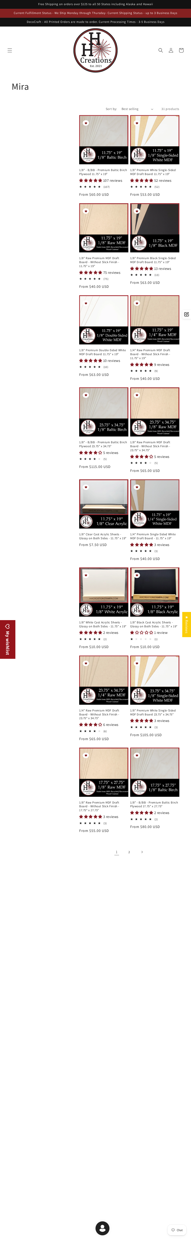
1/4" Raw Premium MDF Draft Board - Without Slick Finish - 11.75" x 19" (150, 354)
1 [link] (117, 851)
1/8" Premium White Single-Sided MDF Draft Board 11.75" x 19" (153, 172)
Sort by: (111, 109)
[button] (10, 50)
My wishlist (8, 642)
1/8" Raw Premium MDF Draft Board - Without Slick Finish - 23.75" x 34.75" (150, 446)
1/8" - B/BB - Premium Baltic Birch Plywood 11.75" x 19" (103, 172)
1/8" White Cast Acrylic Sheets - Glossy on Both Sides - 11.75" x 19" (102, 624)
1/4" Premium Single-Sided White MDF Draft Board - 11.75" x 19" (153, 536)
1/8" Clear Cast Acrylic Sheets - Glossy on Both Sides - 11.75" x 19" (102, 536)
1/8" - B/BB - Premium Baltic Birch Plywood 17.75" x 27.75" (154, 804)
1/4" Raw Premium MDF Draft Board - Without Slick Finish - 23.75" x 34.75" (99, 714)
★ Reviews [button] (186, 624)
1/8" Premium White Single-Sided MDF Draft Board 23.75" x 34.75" (153, 712)
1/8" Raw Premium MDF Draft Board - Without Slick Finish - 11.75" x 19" (99, 262)
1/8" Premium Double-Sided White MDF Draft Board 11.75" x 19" (102, 352)
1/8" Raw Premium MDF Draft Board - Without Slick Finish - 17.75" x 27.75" (99, 806)
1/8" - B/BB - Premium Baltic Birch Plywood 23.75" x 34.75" (103, 444)
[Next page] (142, 852)
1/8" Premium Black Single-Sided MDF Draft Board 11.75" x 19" (153, 260)
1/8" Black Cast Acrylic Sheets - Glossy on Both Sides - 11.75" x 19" (153, 624)
